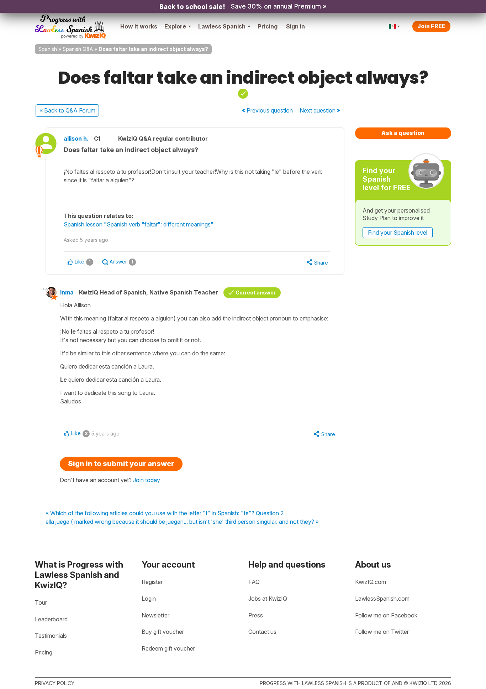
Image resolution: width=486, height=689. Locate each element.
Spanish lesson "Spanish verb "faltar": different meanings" (138, 224)
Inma (67, 292)
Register (152, 581)
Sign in (295, 26)
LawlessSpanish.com (382, 598)
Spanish (47, 49)
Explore (175, 26)
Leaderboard (51, 619)
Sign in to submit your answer (121, 463)
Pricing (268, 26)
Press (255, 615)
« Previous (267, 110)
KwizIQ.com (370, 581)
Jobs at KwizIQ (267, 598)
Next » (320, 110)
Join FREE (431, 26)
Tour (41, 602)
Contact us (262, 631)
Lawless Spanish (221, 26)
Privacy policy (54, 683)
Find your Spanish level (397, 232)
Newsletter (155, 615)
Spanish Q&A (78, 49)
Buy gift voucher (163, 631)
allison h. (76, 138)
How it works (138, 26)
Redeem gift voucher (168, 648)
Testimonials (51, 635)
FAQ (254, 581)
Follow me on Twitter (382, 631)
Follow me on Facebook (386, 615)
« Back (67, 110)
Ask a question (402, 132)
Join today (146, 480)
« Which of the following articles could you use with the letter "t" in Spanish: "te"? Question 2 (165, 513)
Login (149, 598)
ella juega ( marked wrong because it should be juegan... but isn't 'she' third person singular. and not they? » (182, 522)
